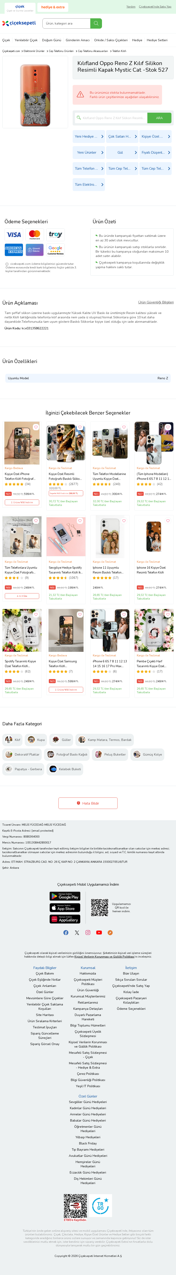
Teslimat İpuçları (45, 1027)
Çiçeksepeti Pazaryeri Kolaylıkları (131, 1000)
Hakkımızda (88, 973)
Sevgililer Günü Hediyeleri (88, 1102)
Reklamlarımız (88, 1002)
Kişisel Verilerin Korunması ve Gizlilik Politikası (88, 1044)
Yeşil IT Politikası (88, 1086)
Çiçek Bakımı (45, 973)
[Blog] (110, 932)
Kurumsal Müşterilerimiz (88, 996)
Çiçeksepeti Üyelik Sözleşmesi (88, 1033)
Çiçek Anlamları (44, 986)
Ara (96, 23)
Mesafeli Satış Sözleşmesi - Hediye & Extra (88, 1065)
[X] (77, 932)
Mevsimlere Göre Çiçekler (44, 998)
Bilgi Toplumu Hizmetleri (87, 1025)
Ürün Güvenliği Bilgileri (156, 302)
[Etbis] (75, 1207)
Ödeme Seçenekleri (131, 1009)
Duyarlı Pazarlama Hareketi (88, 1017)
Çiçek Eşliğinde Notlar (45, 979)
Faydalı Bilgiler (44, 967)
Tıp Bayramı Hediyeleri (88, 1149)
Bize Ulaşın (131, 973)
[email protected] (42, 831)
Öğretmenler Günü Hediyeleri (88, 1129)
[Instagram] (88, 932)
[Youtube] (99, 932)
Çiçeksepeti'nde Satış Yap (155, 6)
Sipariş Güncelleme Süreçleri (45, 1035)
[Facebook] (66, 932)
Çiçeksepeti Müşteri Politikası (88, 981)
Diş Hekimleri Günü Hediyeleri (88, 1181)
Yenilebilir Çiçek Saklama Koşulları (45, 1006)
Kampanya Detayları (88, 1009)
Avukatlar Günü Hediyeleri (88, 1156)
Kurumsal (88, 967)
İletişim (131, 967)
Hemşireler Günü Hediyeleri (88, 1164)
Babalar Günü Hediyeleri (88, 1120)
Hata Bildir (90, 803)
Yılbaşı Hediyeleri (87, 1137)
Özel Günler (45, 992)
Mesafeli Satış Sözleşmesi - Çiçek (88, 1055)
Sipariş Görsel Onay (44, 1044)
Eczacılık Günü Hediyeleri (88, 1172)
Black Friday (88, 1143)
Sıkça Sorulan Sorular (131, 979)
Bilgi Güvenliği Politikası (88, 1080)
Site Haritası (45, 1015)
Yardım (130, 6)
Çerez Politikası (88, 1074)
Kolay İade (131, 992)
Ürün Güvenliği (88, 990)
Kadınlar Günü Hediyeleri (88, 1108)
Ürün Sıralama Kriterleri (45, 1021)
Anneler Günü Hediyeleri (88, 1114)
